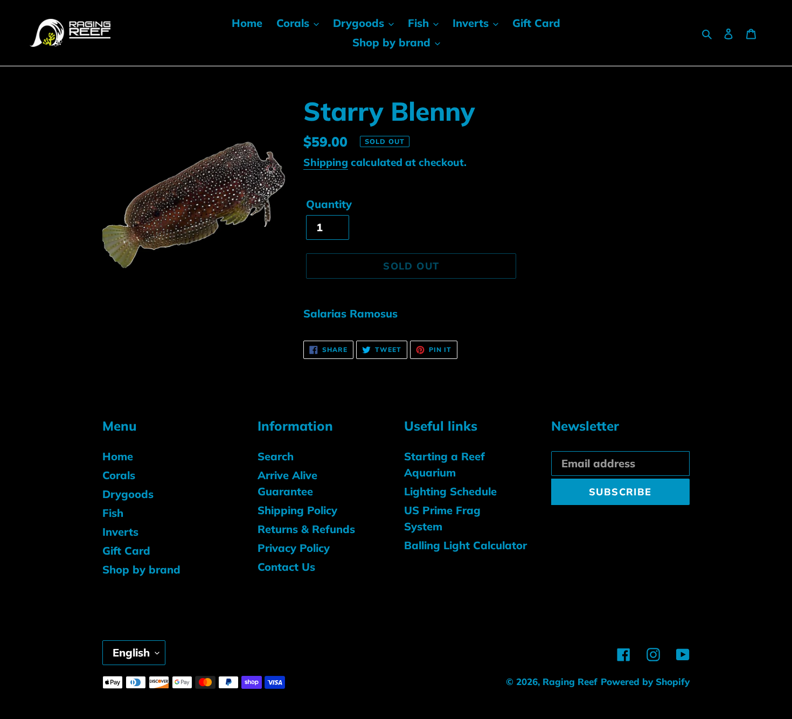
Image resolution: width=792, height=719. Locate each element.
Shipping (325, 162)
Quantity (329, 204)
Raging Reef (570, 681)
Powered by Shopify (645, 681)
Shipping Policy (297, 510)
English (131, 652)
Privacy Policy (294, 548)
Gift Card (126, 550)
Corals (118, 475)
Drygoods (128, 494)
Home (117, 456)
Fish (112, 513)
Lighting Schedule (450, 491)
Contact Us (286, 566)
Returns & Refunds (306, 529)
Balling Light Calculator (465, 545)
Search (276, 456)
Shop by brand (141, 569)
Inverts (120, 531)
